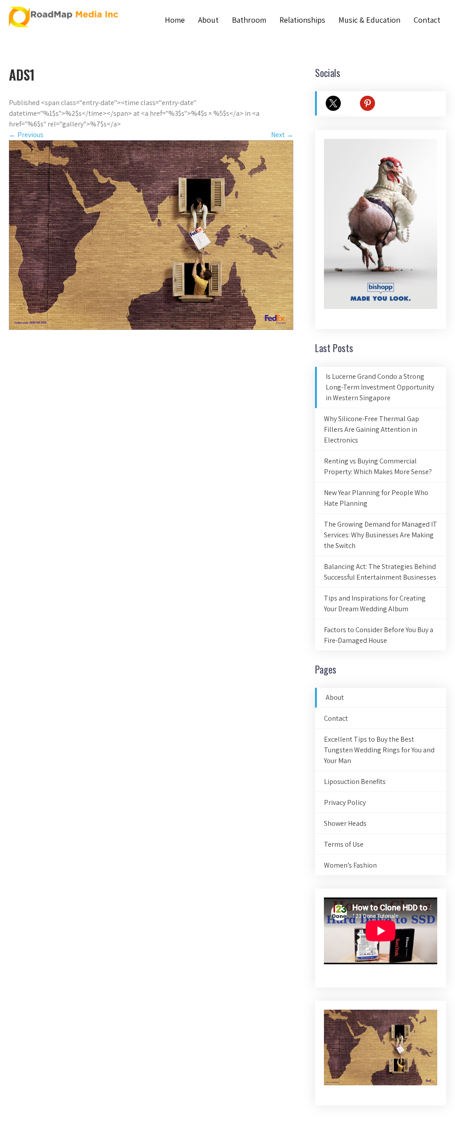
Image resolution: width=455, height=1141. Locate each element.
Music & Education (369, 20)
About (208, 20)
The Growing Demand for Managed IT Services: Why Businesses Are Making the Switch (380, 535)
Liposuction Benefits (355, 781)
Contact (427, 20)
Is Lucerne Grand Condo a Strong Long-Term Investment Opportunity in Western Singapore (380, 387)
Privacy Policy (345, 802)
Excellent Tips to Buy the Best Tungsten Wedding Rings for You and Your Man (379, 750)
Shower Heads (345, 823)
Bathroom (249, 20)
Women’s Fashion (350, 865)
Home (175, 20)
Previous (26, 134)
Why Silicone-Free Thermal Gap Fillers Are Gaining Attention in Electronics (371, 429)
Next (282, 134)
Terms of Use (343, 844)
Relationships (302, 20)
